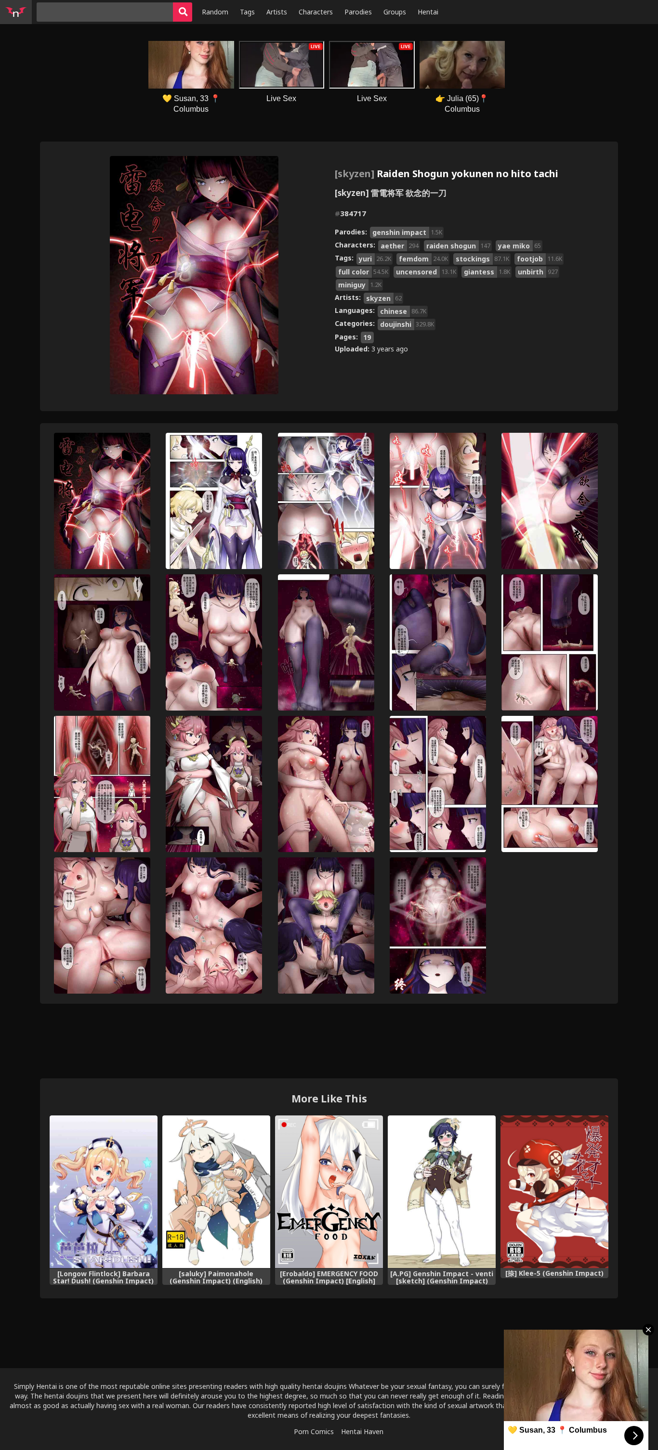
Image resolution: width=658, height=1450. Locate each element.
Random (215, 11)
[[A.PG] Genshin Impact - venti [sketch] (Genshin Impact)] (442, 1191)
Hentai (428, 11)
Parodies (358, 11)
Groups (394, 11)
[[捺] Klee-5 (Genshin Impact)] (554, 1191)
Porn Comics (314, 1431)
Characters (316, 11)
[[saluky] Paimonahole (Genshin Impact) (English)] (216, 1191)
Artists (276, 11)
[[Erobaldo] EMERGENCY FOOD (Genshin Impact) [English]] (329, 1191)
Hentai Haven (362, 1431)
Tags (247, 11)
